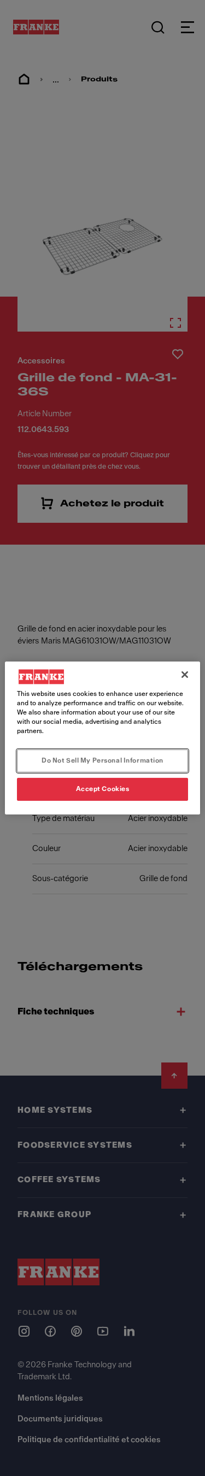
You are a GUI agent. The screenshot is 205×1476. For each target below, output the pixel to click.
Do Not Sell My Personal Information (102, 760)
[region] (102, 738)
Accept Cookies (103, 789)
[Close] (185, 675)
